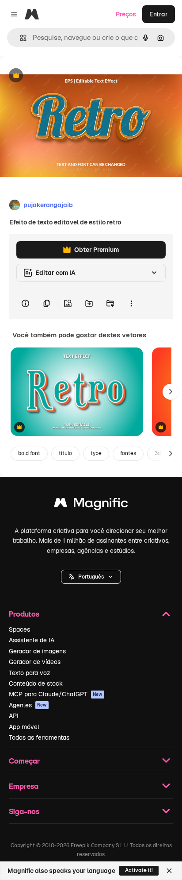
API (14, 716)
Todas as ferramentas (39, 737)
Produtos (24, 613)
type (96, 453)
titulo (65, 453)
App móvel (24, 727)
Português (91, 576)
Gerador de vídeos (35, 662)
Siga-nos (24, 811)
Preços (126, 14)
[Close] (169, 870)
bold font (29, 453)
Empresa (23, 786)
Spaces (19, 629)
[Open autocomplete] (20, 38)
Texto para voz (29, 673)
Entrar (158, 14)
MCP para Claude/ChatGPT (55, 694)
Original (56, 76)
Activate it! (139, 870)
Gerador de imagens (37, 651)
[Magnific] (91, 505)
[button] (91, 577)
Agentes (28, 705)
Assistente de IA (31, 640)
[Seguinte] (170, 391)
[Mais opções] (131, 303)
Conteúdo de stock (36, 683)
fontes (128, 453)
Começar (24, 760)
